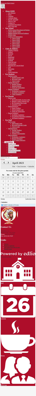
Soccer (10, 55)
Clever (6, 244)
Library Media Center (14, 31)
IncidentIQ (11, 147)
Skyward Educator (13, 145)
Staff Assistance (12, 135)
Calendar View (30, 199)
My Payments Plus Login (19, 103)
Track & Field (12, 62)
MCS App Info (12, 26)
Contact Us (11, 23)
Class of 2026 (16, 45)
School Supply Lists (18, 110)
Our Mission (11, 13)
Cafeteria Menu (12, 18)
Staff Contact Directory (18, 140)
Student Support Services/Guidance (18, 33)
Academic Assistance (18, 93)
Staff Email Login (17, 123)
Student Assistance (13, 89)
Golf (9, 67)
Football (10, 60)
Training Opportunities (18, 133)
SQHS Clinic (12, 35)
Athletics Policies (13, 50)
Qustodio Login (16, 105)
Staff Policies (15, 132)
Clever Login (16, 81)
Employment (8, 249)
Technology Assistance (18, 91)
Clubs (10, 70)
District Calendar (9, 245)
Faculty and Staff (13, 19)
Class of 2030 (16, 38)
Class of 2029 (16, 40)
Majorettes (11, 69)
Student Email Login (18, 77)
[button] (10, 11)
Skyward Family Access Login (21, 100)
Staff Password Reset (14, 150)
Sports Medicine (13, 72)
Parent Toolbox (16, 108)
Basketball (11, 57)
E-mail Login (12, 144)
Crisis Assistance (17, 94)
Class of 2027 (16, 43)
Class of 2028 (16, 42)
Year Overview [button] (21, 166)
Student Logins (12, 76)
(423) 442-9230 (9, 234)
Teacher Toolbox (17, 130)
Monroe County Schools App (20, 101)
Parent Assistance (13, 113)
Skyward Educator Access (12, 247)
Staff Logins (11, 122)
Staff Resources (12, 128)
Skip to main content (7, 1)
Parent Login (12, 98)
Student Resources (13, 82)
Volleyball (11, 59)
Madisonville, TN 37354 (8, 231)
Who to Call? (12, 21)
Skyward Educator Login (19, 125)
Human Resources (17, 138)
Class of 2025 (16, 47)
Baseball (10, 54)
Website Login (12, 149)
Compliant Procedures (14, 24)
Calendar (10, 16)
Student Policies (16, 86)
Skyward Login (16, 79)
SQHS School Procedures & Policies (19, 30)
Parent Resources (13, 106)
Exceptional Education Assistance (21, 116)
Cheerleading (12, 64)
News (10, 14)
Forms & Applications (18, 87)
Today (3, 199)
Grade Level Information (15, 37)
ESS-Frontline (12, 152)
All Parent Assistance (18, 118)
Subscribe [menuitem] (31, 166)
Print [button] (13, 166)
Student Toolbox (17, 84)
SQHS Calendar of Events (11, 205)
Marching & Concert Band (16, 65)
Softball (10, 52)
